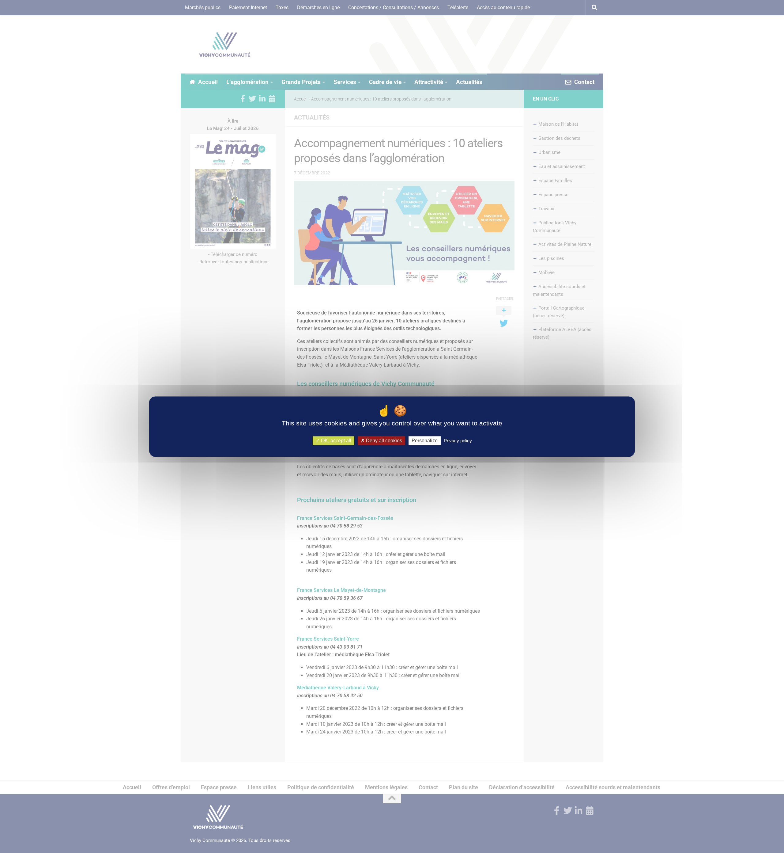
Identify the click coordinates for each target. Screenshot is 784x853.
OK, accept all (335, 440)
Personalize (425, 440)
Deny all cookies (383, 440)
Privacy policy (458, 440)
